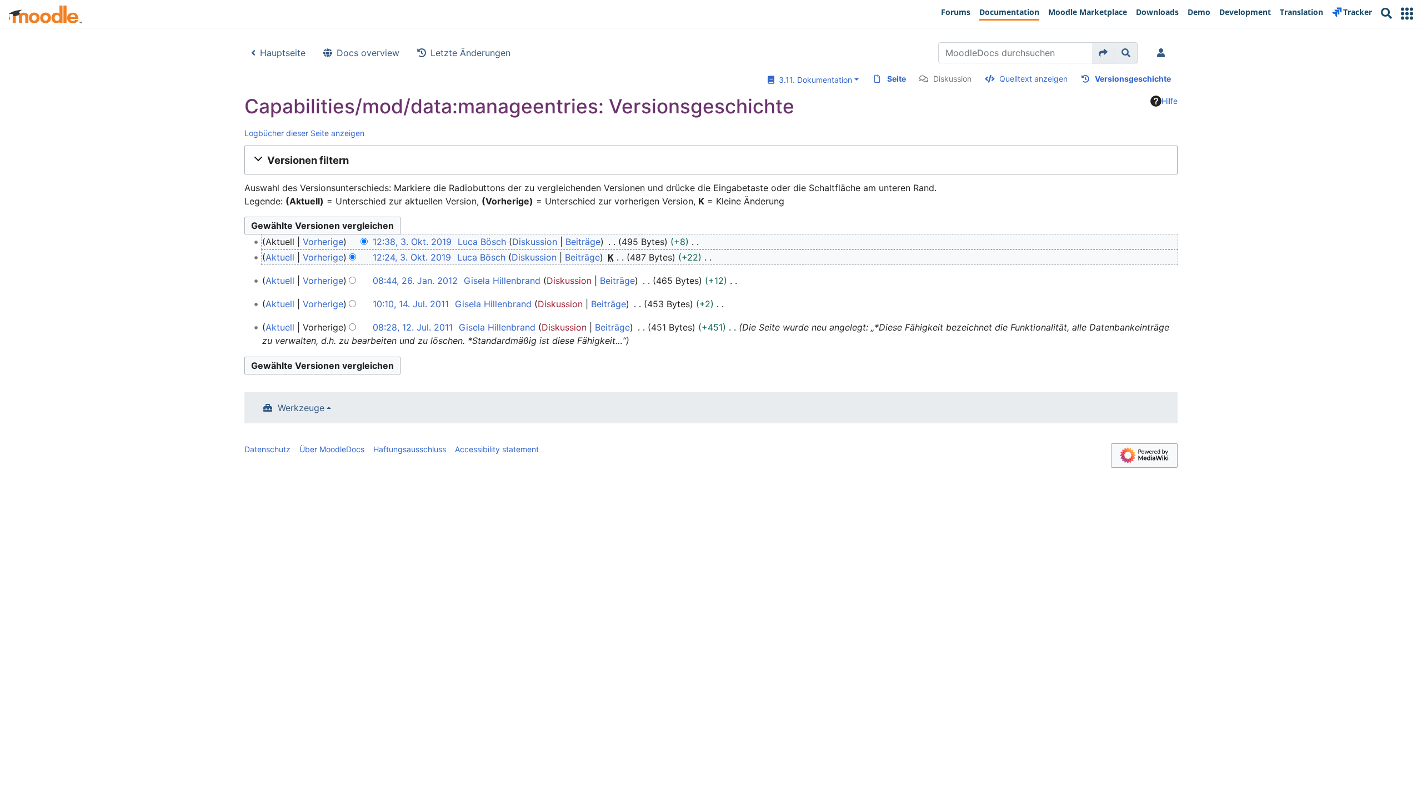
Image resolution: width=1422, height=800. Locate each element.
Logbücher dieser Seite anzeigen (304, 133)
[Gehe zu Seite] (1103, 52)
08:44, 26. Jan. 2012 (415, 280)
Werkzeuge (301, 407)
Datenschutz (267, 449)
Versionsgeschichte (1133, 78)
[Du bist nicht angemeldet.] (1163, 53)
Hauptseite (283, 52)
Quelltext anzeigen (1033, 78)
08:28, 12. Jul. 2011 (413, 327)
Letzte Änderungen (470, 52)
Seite (896, 78)
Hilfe (1169, 101)
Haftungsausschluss (409, 449)
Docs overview (368, 52)
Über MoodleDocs (331, 449)
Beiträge (582, 241)
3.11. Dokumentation (813, 79)
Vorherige (323, 241)
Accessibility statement (497, 449)
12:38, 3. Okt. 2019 (412, 241)
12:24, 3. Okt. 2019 (412, 257)
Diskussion (952, 78)
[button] (1407, 13)
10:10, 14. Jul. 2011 (411, 303)
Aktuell (280, 257)
